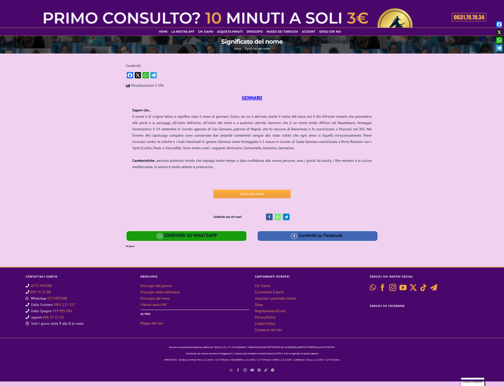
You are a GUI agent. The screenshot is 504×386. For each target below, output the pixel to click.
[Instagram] (392, 287)
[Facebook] (269, 217)
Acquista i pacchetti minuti (275, 298)
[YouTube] (403, 287)
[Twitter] (413, 287)
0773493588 (57, 298)
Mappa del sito (151, 323)
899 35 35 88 (40, 292)
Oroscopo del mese (155, 298)
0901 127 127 (64, 304)
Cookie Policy (265, 323)
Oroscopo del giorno (156, 285)
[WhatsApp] (278, 217)
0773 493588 (41, 285)
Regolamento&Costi (270, 311)
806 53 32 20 (53, 317)
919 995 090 (62, 311)
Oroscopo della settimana (160, 292)
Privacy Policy (265, 317)
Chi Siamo (263, 285)
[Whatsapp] (373, 287)
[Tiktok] (423, 287)
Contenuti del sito (268, 330)
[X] (499, 32)
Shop (259, 304)
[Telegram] (286, 217)
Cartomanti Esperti (269, 292)
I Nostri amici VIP (153, 304)
